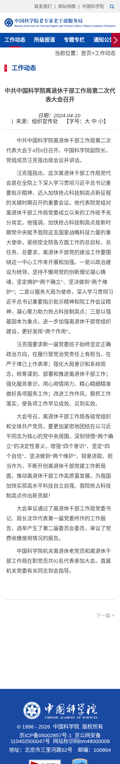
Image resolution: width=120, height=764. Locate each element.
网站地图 (67, 6)
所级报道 (44, 40)
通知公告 (103, 40)
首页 (86, 53)
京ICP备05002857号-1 (45, 735)
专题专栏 (74, 40)
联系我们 (43, 6)
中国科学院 (93, 6)
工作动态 (14, 40)
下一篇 (105, 615)
